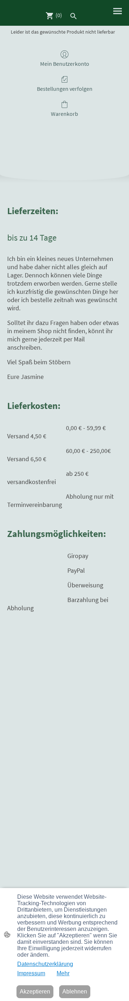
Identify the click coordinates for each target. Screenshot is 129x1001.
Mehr (63, 973)
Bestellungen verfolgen (64, 88)
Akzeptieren (35, 991)
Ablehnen (74, 991)
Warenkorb (64, 113)
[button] (73, 16)
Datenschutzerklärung (45, 964)
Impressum (31, 973)
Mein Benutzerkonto (64, 63)
